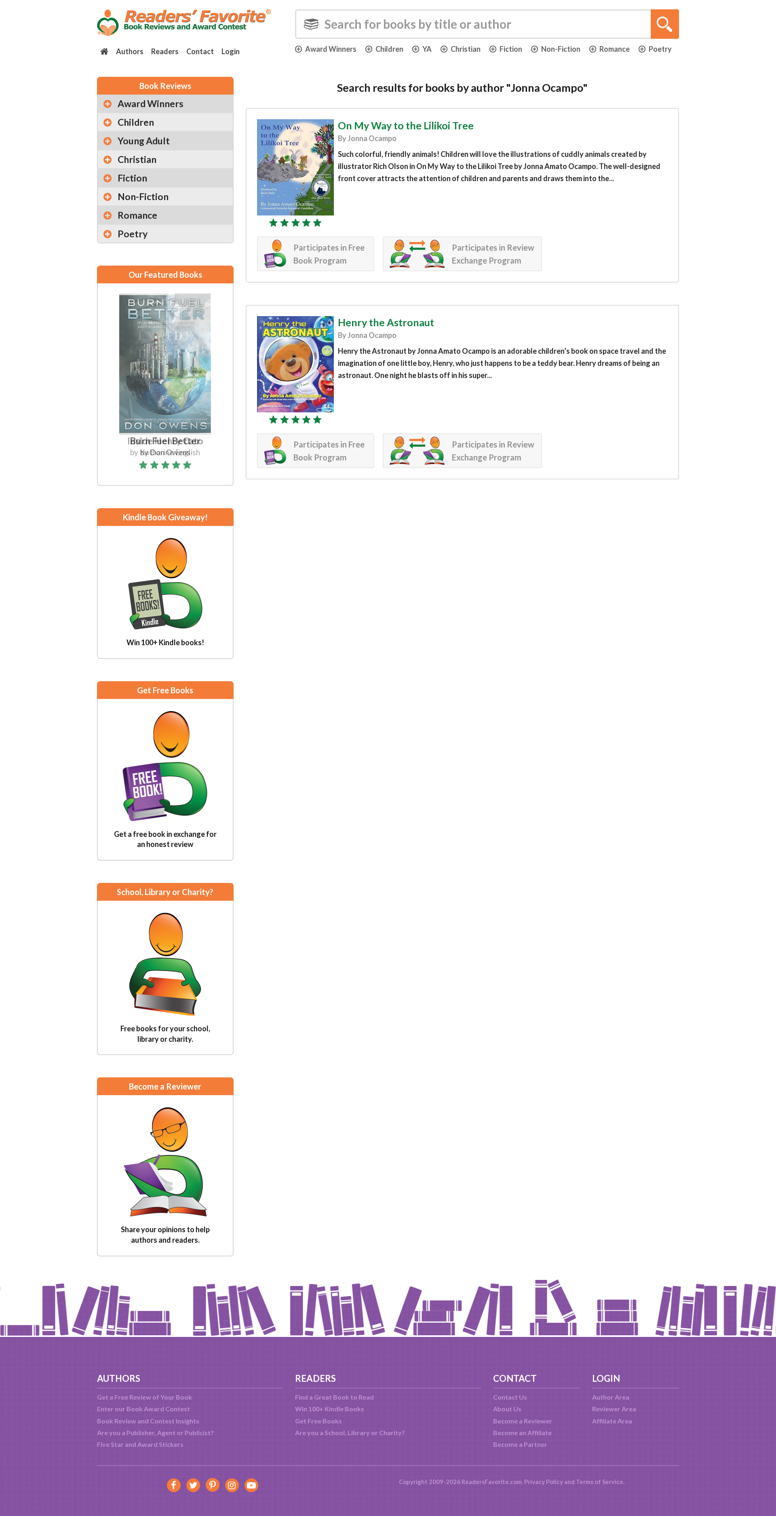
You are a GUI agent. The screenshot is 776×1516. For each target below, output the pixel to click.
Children (389, 48)
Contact (200, 51)
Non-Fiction (560, 48)
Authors (129, 51)
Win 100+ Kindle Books (329, 1409)
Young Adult (144, 140)
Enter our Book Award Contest (143, 1409)
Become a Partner (520, 1444)
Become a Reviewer (522, 1421)
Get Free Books (318, 1421)
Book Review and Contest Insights (148, 1421)
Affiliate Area (612, 1421)
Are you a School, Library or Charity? (350, 1432)
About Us (507, 1409)
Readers (165, 51)
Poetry (660, 48)
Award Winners (330, 48)
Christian (466, 48)
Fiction (511, 48)
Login (230, 51)
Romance (614, 48)
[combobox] (487, 24)
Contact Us (510, 1397)
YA (427, 48)
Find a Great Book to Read (334, 1397)
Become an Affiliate (522, 1432)
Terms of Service (599, 1481)
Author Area (610, 1397)
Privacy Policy (543, 1481)
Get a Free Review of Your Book (144, 1397)
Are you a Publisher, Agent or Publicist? (155, 1432)
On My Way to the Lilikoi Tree (406, 125)
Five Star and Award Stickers (140, 1444)
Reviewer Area (614, 1409)
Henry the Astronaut (386, 322)
